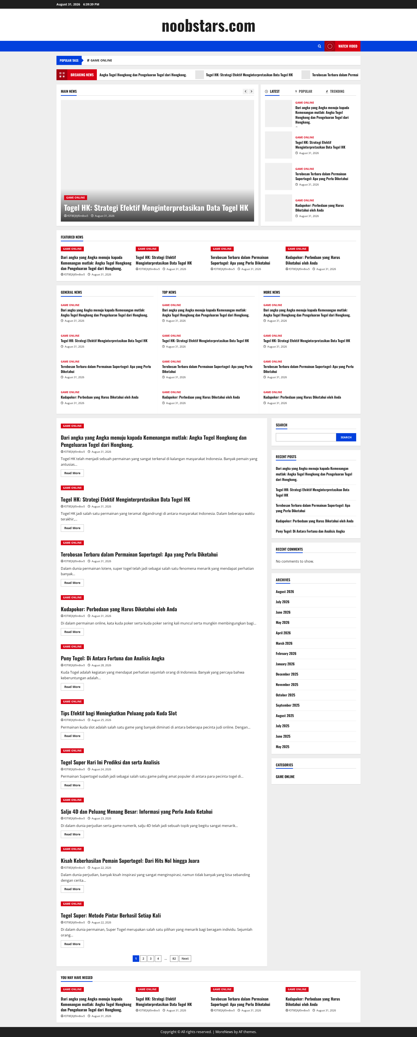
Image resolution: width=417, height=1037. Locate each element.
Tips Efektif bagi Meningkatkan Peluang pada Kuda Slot (119, 713)
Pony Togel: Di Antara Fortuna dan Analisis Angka (112, 658)
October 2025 (285, 694)
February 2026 (286, 653)
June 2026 (283, 612)
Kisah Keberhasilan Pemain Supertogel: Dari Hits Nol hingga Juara (130, 860)
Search (281, 424)
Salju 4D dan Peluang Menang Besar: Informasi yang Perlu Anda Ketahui (136, 811)
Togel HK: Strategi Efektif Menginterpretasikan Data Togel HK (225, 74)
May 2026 (283, 622)
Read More (74, 474)
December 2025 (287, 674)
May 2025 (282, 746)
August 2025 (285, 715)
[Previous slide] (245, 91)
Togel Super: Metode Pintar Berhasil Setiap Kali (111, 915)
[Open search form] (319, 46)
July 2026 (283, 601)
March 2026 (284, 643)
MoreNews (224, 1031)
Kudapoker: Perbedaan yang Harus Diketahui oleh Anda (278, 208)
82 (174, 958)
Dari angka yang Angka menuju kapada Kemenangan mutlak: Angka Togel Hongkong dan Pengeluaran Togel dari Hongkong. (278, 113)
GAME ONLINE (101, 60)
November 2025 (287, 684)
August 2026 (285, 591)
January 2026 (285, 663)
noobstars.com (208, 24)
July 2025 (282, 725)
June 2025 (283, 736)
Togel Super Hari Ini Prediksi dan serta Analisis (110, 762)
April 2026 (283, 632)
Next (185, 958)
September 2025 (288, 705)
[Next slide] (251, 91)
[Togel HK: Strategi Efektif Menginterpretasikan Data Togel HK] (157, 161)
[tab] (280, 92)
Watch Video (347, 46)
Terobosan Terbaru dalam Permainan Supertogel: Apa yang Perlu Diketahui (340, 74)
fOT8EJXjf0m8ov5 (77, 216)
